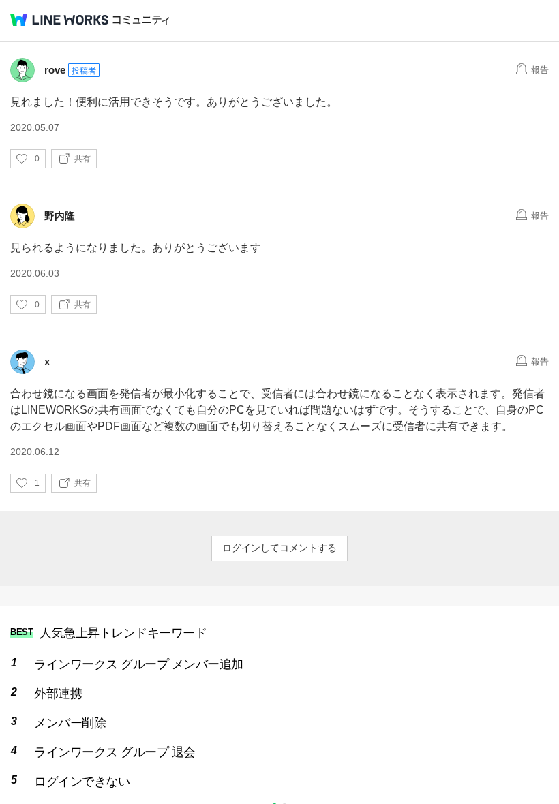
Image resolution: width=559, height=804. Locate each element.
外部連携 (58, 693)
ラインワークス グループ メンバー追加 (138, 664)
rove (54, 70)
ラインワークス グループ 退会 (115, 752)
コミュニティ (141, 20)
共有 (82, 159)
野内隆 (59, 215)
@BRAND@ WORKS (59, 20)
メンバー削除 (70, 723)
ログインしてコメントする (279, 547)
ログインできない (82, 781)
